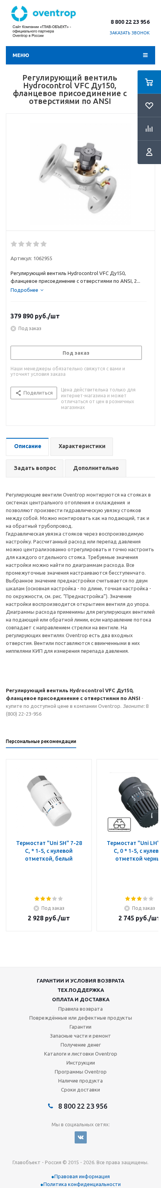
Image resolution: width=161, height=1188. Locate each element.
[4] (36, 244)
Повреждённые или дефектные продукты (80, 1017)
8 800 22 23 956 (130, 22)
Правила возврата (80, 1008)
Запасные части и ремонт (80, 1035)
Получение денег (81, 1044)
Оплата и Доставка (80, 999)
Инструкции (80, 1062)
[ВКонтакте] (81, 1137)
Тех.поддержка (80, 990)
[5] (44, 244)
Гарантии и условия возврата (80, 980)
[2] (21, 244)
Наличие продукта (80, 1080)
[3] (29, 244)
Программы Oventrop (81, 1071)
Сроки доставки (80, 1089)
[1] (14, 244)
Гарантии (80, 1026)
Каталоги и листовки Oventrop (80, 1053)
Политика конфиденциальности (82, 1184)
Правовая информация (82, 1176)
